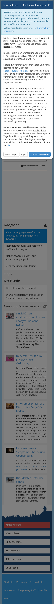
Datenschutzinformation (15, 70)
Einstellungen (11, 154)
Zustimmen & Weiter (40, 154)
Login (23, 154)
